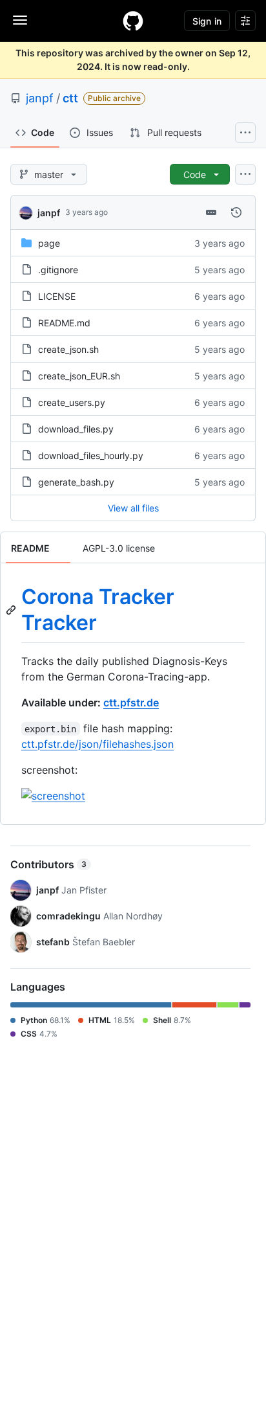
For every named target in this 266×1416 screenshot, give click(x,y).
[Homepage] (133, 20)
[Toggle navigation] (20, 20)
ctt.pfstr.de (131, 702)
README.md (64, 322)
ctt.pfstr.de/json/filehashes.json (97, 743)
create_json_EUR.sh (79, 375)
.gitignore (58, 269)
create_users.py (71, 402)
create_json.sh (68, 349)
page (49, 243)
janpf (40, 98)
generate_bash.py (76, 482)
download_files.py (76, 428)
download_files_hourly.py (90, 455)
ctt (70, 98)
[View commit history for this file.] (236, 212)
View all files (133, 507)
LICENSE (57, 296)
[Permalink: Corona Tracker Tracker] (12, 610)
